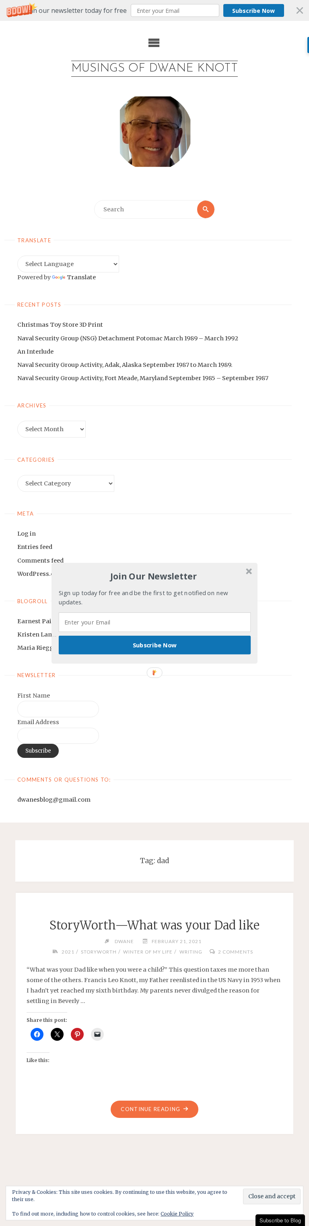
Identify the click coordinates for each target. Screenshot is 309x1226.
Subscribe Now (155, 645)
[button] (154, 576)
